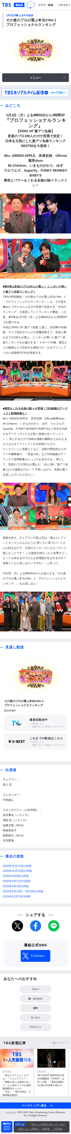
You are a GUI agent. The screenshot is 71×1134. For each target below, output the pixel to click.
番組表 (19, 5)
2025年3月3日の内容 (16, 886)
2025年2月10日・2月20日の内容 (23, 891)
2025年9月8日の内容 (16, 876)
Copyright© (11, 1112)
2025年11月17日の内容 (17, 865)
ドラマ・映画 (45, 5)
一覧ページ (57, 1042)
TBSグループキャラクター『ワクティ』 (31, 5)
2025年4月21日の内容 (16, 881)
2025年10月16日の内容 (17, 870)
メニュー (35, 77)
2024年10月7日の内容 (16, 896)
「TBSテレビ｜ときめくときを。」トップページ (6, 4)
